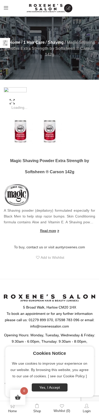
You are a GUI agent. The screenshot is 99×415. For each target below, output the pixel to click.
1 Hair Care (34, 42)
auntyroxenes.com (70, 247)
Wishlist (62, 411)
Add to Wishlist (52, 257)
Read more (48, 231)
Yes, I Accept (49, 387)
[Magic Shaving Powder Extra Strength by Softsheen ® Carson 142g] (12, 108)
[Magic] (16, 195)
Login (87, 411)
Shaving (56, 42)
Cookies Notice (49, 353)
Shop (37, 411)
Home (14, 42)
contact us (34, 247)
